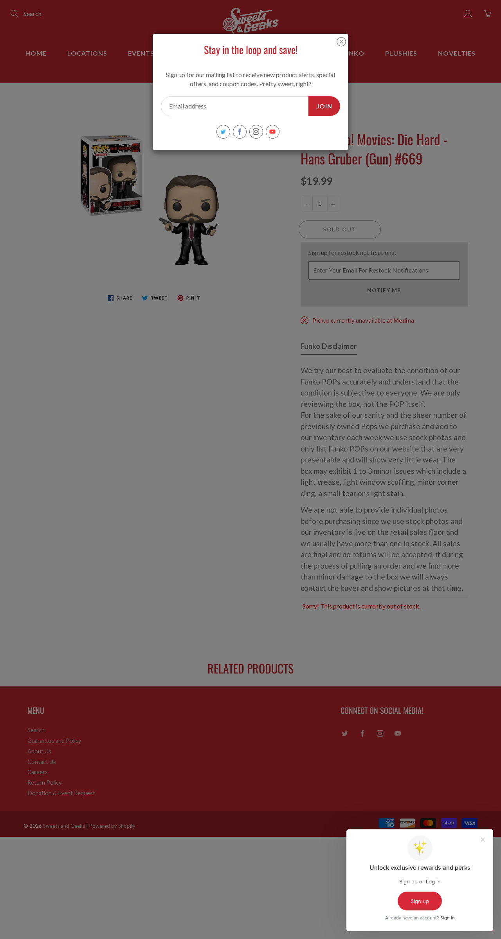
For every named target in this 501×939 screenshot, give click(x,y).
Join (324, 106)
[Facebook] (240, 132)
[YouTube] (272, 132)
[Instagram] (256, 132)
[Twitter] (223, 132)
